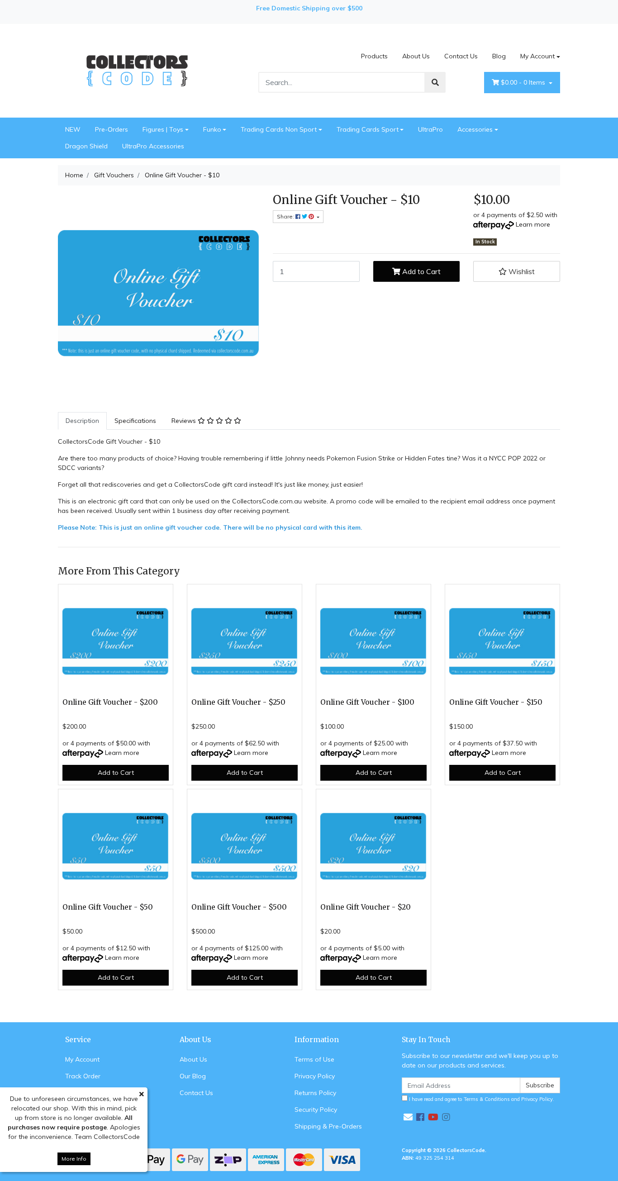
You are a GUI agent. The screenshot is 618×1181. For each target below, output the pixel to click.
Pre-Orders (111, 129)
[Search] (435, 82)
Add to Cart (420, 271)
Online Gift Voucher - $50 (107, 907)
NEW (73, 129)
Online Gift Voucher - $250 (238, 702)
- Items (524, 82)
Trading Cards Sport (368, 129)
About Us (416, 56)
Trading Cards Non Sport (279, 129)
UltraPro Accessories (153, 146)
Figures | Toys (163, 129)
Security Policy (316, 1109)
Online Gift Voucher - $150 (495, 702)
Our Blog (193, 1076)
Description (82, 421)
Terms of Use (314, 1059)
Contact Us (461, 56)
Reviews (184, 421)
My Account (537, 56)
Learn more (533, 224)
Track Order (82, 1076)
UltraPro (430, 129)
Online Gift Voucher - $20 (365, 907)
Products (374, 56)
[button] (516, 271)
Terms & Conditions (487, 1099)
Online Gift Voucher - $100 (367, 702)
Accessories (475, 129)
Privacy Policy (315, 1076)
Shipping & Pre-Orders (328, 1126)
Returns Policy (315, 1093)
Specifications (135, 421)
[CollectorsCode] (137, 70)
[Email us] (408, 1117)
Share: (286, 216)
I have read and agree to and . (481, 1099)
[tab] (82, 421)
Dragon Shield (86, 146)
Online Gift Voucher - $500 (239, 907)
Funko (212, 129)
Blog (499, 56)
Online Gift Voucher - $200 (110, 702)
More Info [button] (74, 1158)
